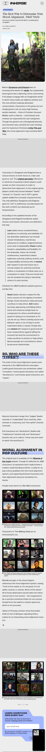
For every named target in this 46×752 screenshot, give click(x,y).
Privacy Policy (22, 733)
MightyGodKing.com (29, 699)
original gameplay (25, 179)
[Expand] (35, 731)
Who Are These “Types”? (20, 355)
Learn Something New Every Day (16, 713)
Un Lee (3, 80)
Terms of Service (10, 733)
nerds (26, 90)
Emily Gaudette (11, 26)
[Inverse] (18, 3)
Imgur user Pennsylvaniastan (16, 527)
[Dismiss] (42, 731)
